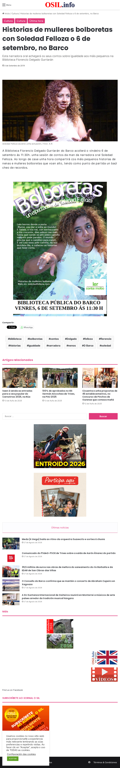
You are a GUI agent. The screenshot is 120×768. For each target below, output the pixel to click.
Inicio (7, 13)
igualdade (34, 345)
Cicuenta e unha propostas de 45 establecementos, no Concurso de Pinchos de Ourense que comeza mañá (99, 395)
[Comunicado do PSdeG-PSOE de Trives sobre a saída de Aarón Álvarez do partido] (11, 557)
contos (54, 338)
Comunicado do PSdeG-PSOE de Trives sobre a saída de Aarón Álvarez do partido (69, 553)
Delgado (72, 338)
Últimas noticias (60, 527)
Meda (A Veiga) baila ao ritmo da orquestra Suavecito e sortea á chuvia (63, 539)
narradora (54, 345)
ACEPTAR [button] (13, 759)
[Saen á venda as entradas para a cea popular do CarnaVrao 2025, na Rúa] (20, 378)
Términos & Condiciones (105, 762)
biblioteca (15, 338)
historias (15, 345)
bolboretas (35, 338)
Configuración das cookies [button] (21, 754)
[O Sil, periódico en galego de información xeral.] (60, 4)
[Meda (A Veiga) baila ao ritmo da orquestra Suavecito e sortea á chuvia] (11, 543)
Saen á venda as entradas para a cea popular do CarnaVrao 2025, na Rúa (17, 393)
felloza (89, 338)
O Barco (88, 345)
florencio (105, 338)
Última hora (36, 20)
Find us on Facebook (12, 690)
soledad (106, 345)
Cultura (15, 13)
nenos (72, 345)
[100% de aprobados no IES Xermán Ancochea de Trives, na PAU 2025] (60, 378)
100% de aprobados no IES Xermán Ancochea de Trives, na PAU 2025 (58, 393)
